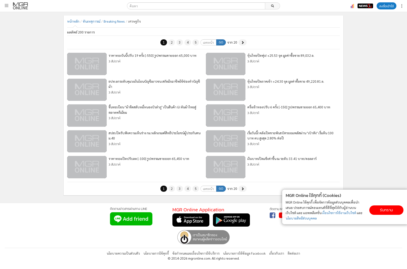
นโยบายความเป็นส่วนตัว (123, 253)
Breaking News (114, 21)
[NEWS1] (365, 6)
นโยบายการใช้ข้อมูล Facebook (244, 253)
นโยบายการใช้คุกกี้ (156, 253)
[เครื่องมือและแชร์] (402, 6)
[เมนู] (6, 6)
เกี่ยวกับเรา (276, 253)
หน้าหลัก (73, 21)
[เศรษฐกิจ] (20, 5)
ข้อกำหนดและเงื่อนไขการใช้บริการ (196, 253)
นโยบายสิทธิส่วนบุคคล (301, 218)
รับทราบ (386, 210)
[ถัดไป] (243, 42)
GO (221, 42)
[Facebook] (272, 215)
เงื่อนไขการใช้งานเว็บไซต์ (339, 213)
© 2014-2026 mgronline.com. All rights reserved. (204, 258)
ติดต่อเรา (294, 253)
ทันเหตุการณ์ (91, 21)
